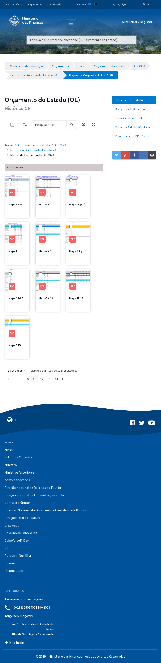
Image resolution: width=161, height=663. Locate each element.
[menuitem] (134, 100)
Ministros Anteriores (19, 472)
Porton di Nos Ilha (18, 555)
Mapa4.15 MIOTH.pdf (22, 345)
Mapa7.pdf (15, 251)
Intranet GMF (14, 570)
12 (41, 379)
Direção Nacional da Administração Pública (35, 495)
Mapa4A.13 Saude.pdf (83, 298)
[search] (72, 125)
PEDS (8, 548)
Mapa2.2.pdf (77, 251)
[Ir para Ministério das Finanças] (26, 20)
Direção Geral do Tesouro (23, 518)
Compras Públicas (17, 502)
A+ (124, 4)
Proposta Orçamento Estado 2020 (34, 150)
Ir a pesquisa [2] (35, 4)
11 (34, 379)
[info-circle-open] (83, 124)
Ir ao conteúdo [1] (15, 4)
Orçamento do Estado (34, 145)
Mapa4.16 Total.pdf (21, 298)
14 (56, 379)
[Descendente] (26, 124)
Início (9, 145)
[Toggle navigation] (50, 22)
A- (114, 5)
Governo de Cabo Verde (21, 533)
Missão (9, 450)
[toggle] (19, 125)
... (20, 379)
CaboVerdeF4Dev (17, 540)
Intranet (11, 563)
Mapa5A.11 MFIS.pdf (52, 204)
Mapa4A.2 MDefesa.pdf (54, 251)
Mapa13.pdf (77, 204)
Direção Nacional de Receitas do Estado (33, 487)
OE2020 (60, 145)
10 (27, 379)
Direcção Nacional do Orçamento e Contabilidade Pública (46, 510)
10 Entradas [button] (15, 370)
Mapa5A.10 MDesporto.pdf (56, 298)
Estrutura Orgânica (18, 457)
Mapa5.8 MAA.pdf (19, 204)
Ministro (11, 465)
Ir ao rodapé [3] (55, 4)
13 (49, 379)
